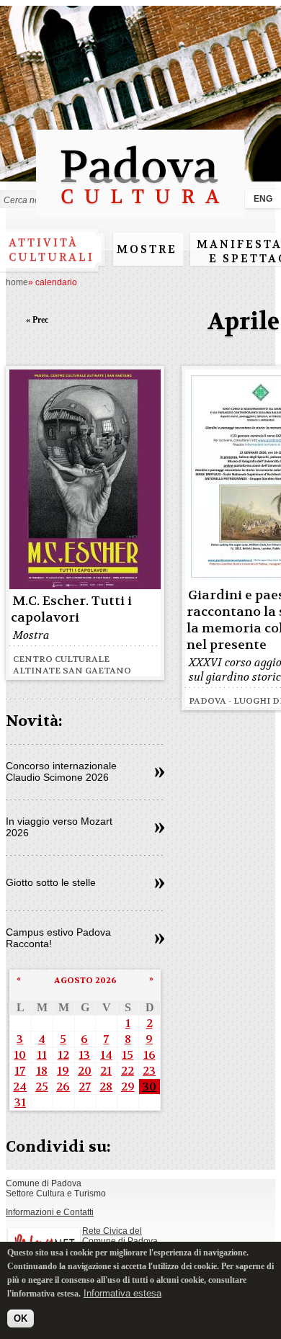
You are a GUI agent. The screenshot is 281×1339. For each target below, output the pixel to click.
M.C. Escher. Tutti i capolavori (71, 609)
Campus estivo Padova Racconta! (58, 937)
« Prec (37, 320)
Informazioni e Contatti (50, 1212)
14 (106, 1054)
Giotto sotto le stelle (51, 882)
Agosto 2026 (85, 980)
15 (127, 1054)
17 (19, 1070)
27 (85, 1086)
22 (127, 1070)
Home (17, 282)
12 (63, 1054)
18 (42, 1070)
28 (105, 1086)
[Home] (140, 211)
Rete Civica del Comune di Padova (120, 1236)
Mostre (147, 249)
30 (149, 1086)
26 (63, 1086)
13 (84, 1054)
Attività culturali (51, 250)
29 (128, 1086)
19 (63, 1070)
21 (106, 1070)
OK (20, 1318)
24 (20, 1086)
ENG (263, 199)
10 (20, 1054)
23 (149, 1070)
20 (85, 1070)
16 (149, 1054)
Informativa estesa (122, 1293)
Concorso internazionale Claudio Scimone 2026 (61, 771)
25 (41, 1086)
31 (20, 1102)
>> (159, 773)
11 (42, 1054)
